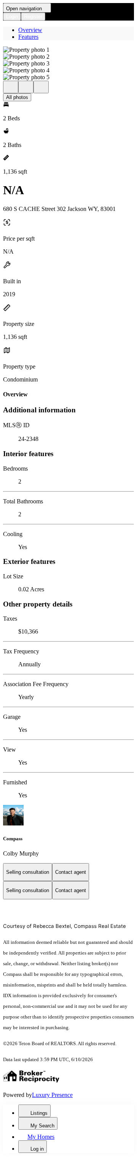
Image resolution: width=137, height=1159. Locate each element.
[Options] (10, 87)
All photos (17, 97)
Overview (30, 30)
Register (33, 16)
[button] (68, 49)
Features (28, 37)
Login (12, 16)
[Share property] (41, 87)
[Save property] (25, 87)
